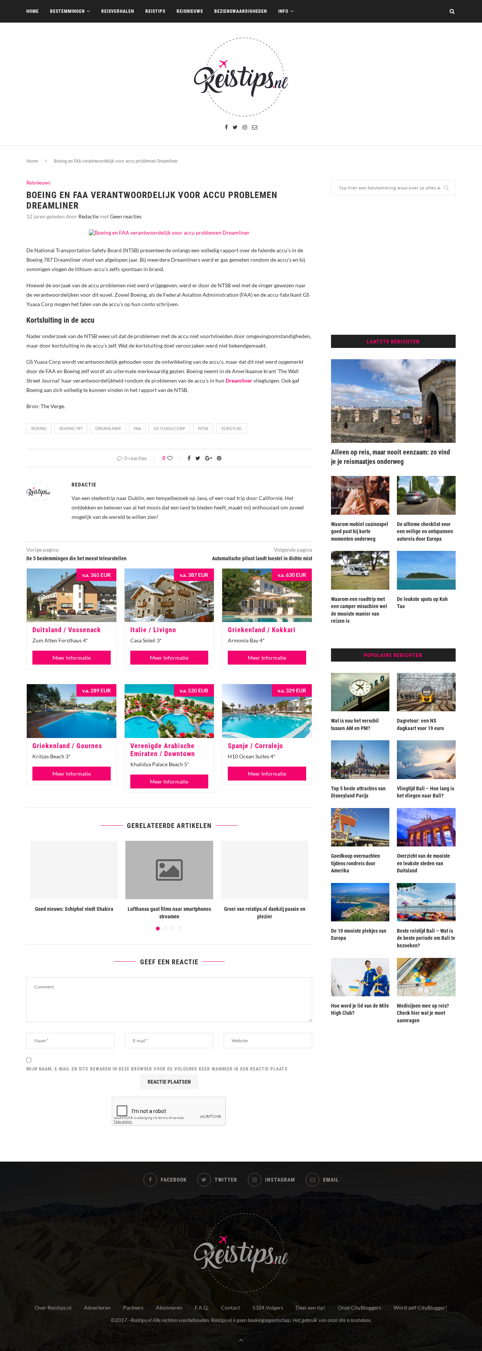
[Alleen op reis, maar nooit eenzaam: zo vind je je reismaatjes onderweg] (393, 401)
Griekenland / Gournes (67, 746)
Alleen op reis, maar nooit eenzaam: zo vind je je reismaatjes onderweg (390, 456)
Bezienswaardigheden (240, 11)
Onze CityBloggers (359, 1307)
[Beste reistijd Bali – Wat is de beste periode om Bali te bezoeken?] (426, 902)
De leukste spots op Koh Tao (422, 603)
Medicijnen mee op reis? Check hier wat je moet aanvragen (423, 1013)
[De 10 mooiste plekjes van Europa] (360, 902)
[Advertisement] (393, 265)
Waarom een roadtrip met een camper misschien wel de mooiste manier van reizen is (359, 610)
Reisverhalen (117, 11)
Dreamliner (108, 428)
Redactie (88, 216)
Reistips (155, 11)
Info (283, 11)
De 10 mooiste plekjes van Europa (358, 934)
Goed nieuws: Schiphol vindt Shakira (74, 909)
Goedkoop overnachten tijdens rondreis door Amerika (355, 863)
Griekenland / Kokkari (262, 630)
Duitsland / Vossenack (66, 630)
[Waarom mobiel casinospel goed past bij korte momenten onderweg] (360, 495)
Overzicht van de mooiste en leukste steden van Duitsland (423, 863)
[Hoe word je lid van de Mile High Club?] (360, 977)
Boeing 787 (70, 428)
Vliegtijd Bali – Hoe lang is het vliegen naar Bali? (425, 792)
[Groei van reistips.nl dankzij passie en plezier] (264, 870)
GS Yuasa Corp (169, 428)
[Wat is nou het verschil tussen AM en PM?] (360, 692)
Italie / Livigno (153, 630)
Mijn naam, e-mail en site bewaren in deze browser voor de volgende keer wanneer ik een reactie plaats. (157, 1069)
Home (32, 11)
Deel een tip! (310, 1307)
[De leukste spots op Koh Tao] (426, 570)
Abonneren (169, 1307)
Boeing (39, 428)
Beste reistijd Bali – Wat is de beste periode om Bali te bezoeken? (426, 938)
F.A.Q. (202, 1307)
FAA (137, 428)
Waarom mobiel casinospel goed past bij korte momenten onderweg (359, 531)
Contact (230, 1307)
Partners (133, 1307)
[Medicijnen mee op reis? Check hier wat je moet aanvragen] (426, 977)
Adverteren (97, 1307)
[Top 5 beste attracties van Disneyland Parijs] (360, 759)
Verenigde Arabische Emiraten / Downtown (162, 750)
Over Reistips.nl (53, 1307)
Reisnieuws (190, 11)
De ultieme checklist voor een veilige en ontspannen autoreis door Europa (425, 531)
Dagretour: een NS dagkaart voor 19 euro (420, 724)
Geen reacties (126, 216)
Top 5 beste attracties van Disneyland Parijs (358, 792)
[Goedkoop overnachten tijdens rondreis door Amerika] (360, 827)
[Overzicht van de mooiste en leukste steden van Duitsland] (426, 827)
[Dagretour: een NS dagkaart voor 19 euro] (426, 692)
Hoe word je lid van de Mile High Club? (360, 1009)
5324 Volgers (267, 1307)
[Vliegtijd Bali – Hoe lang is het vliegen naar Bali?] (426, 759)
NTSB (203, 428)
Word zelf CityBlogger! (420, 1307)
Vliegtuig (231, 428)
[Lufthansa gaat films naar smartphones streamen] (169, 870)
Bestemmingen (67, 11)
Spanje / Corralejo (255, 746)
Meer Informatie (71, 657)
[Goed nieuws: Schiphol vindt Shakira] (74, 870)
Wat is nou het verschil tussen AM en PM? (355, 724)
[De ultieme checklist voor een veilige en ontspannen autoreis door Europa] (426, 495)
